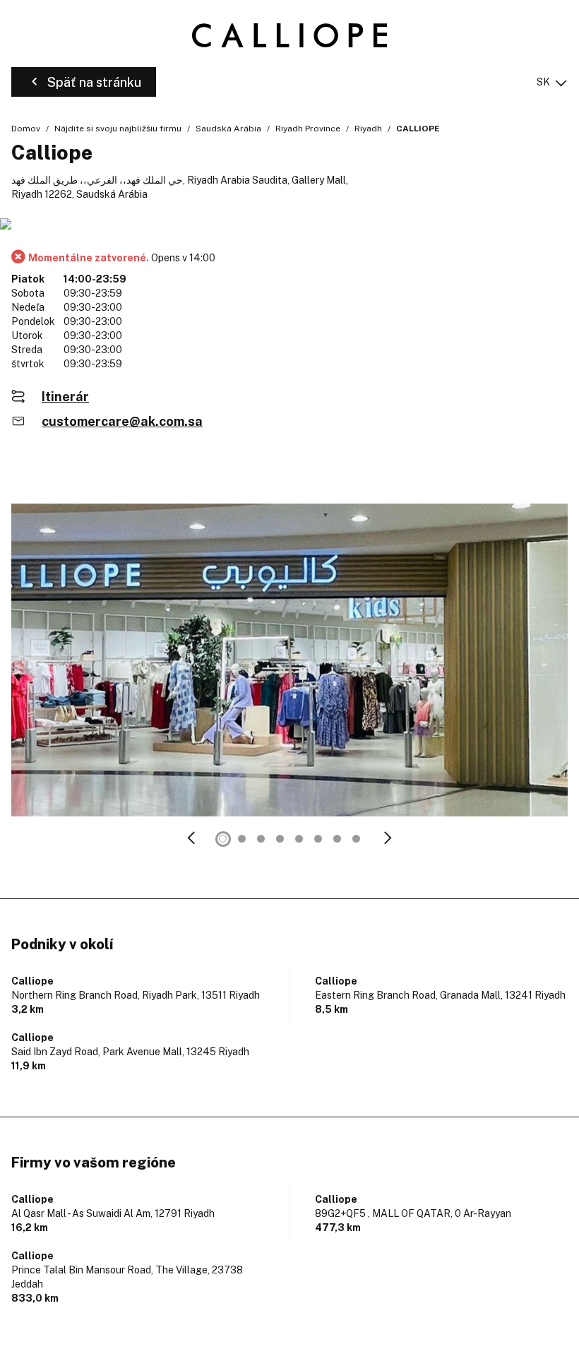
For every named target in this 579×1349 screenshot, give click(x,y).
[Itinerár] (289, 225)
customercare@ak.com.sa (122, 421)
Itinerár (65, 396)
